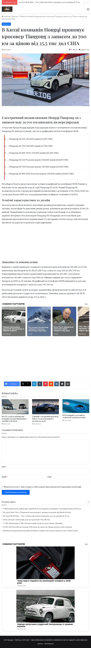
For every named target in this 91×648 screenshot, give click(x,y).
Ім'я (4, 467)
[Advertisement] (45, 242)
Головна (6, 16)
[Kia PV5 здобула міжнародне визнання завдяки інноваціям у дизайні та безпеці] (15, 406)
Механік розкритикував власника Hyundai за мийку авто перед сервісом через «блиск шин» (40, 531)
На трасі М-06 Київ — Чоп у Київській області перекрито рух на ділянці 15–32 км (49, 2)
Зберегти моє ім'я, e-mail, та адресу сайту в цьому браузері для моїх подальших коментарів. (42, 487)
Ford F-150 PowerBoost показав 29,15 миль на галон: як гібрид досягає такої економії (37, 527)
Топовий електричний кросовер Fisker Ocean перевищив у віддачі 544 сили (45, 418)
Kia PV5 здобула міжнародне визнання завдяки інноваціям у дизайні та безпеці (14, 418)
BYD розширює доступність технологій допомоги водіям (73, 416)
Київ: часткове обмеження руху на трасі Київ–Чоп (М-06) (26, 520)
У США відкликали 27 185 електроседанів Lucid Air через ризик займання (32, 523)
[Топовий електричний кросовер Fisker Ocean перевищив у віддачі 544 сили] (45, 406)
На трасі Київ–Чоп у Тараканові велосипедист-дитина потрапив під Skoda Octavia (37, 512)
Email (5, 477)
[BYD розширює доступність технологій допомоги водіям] (75, 406)
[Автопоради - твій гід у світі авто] (7, 9)
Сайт (49, 477)
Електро (15, 16)
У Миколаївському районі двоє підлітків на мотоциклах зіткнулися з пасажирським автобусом (42, 509)
